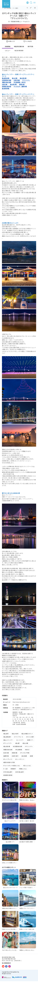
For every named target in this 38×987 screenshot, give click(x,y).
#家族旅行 (13, 769)
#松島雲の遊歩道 (7, 775)
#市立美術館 (18, 750)
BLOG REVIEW (19, 50)
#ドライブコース (18, 737)
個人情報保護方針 (6, 963)
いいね (28, 41)
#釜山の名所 (15, 734)
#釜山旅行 (6, 734)
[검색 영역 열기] (31, 3)
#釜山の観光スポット (27, 734)
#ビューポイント (19, 759)
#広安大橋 (6, 753)
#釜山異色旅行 (7, 737)
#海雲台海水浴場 (7, 750)
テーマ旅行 (15, 8)
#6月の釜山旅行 (19, 772)
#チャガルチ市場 (24, 753)
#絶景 (31, 756)
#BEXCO (27, 750)
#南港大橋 (14, 753)
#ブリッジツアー (7, 743)
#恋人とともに (27, 765)
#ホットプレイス (7, 759)
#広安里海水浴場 (17, 746)
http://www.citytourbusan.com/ (21, 702)
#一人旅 (5, 769)
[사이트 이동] (3, 966)
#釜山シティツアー (8, 740)
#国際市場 (6, 756)
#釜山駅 (17, 743)
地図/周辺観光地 (19, 46)
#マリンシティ (29, 746)
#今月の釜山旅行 (7, 772)
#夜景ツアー (30, 740)
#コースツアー (20, 740)
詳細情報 (7, 46)
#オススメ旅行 (30, 737)
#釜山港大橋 (6, 746)
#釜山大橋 (25, 743)
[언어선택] (27, 2)
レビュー (7, 50)
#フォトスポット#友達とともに (11, 765)
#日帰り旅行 (15, 756)
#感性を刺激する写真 (9, 762)
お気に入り (11, 41)
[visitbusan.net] (6, 4)
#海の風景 (24, 756)
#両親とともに (23, 769)
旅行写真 (30, 46)
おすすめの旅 (7, 8)
